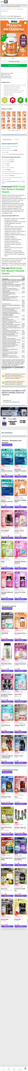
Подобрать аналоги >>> (14, 65)
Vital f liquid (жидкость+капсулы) (20, 470)
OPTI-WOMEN (5, 531)
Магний (4, 321)
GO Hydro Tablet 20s (20, 827)
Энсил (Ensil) (17, 694)
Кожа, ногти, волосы (20, 592)
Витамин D (4, 284)
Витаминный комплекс (5, 631)
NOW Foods (5, 16)
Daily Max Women (19, 531)
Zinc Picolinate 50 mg (20, 633)
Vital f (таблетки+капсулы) (7, 470)
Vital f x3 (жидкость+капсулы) (7, 500)
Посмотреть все (7, 445)
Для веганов (9, 177)
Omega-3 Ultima (18, 756)
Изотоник (16, 825)
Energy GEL (17, 919)
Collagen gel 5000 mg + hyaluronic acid (7, 756)
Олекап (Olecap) (5, 725)
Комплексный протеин (5, 887)
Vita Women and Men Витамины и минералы (7, 696)
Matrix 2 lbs (4, 888)
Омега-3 (3, 723)
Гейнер (2, 795)
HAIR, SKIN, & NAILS (6, 664)
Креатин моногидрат (18, 887)
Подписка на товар (14, 61)
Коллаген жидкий (4, 754)
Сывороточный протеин (19, 795)
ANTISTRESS (4, 633)
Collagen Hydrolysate (20, 664)
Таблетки (12, 167)
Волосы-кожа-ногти (18, 173)
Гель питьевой (4, 825)
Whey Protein (4, 919)
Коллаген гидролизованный (20, 662)
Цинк (3, 324)
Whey (16, 797)
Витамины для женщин (12, 146)
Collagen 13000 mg (19, 725)
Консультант (5, 11)
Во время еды (11, 171)
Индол (3, 561)
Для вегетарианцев (17, 177)
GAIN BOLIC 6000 (6, 797)
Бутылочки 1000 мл (18, 856)
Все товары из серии (14, 130)
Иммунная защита (9, 173)
